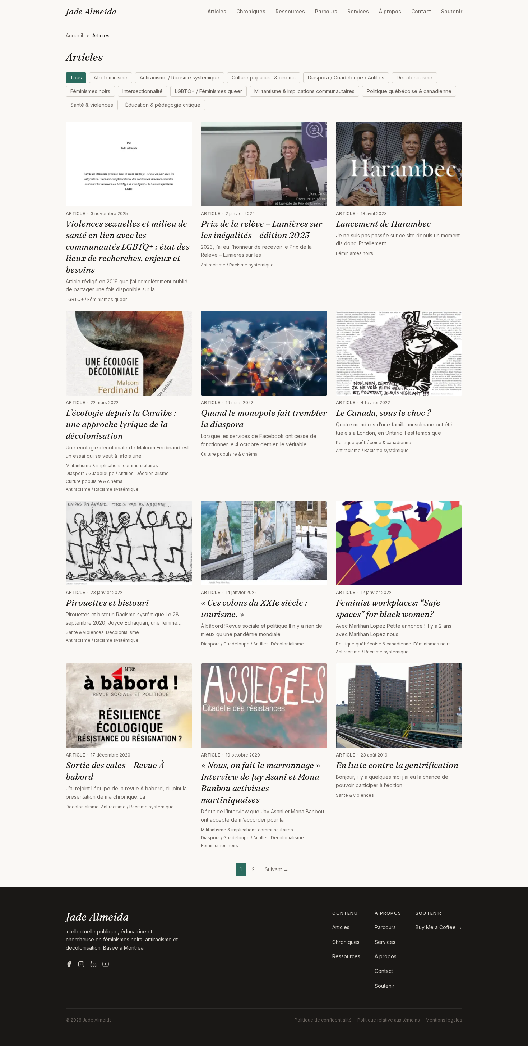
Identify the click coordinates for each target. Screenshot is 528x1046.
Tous (76, 77)
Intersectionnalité (142, 91)
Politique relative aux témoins (388, 1020)
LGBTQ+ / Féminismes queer (208, 91)
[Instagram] (81, 964)
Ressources (290, 11)
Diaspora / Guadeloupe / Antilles (346, 77)
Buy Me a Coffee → (439, 927)
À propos (390, 11)
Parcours (326, 11)
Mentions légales (444, 1020)
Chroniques (250, 11)
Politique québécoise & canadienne (409, 91)
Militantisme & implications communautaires (304, 91)
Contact (421, 11)
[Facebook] (69, 964)
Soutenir (451, 11)
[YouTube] (105, 964)
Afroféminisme (111, 77)
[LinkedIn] (93, 964)
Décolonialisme (414, 77)
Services (358, 11)
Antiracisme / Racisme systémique (179, 77)
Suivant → (276, 869)
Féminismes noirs (90, 91)
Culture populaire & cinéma (264, 77)
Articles (217, 11)
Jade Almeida (91, 11)
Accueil (74, 35)
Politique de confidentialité (323, 1020)
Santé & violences (91, 105)
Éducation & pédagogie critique (162, 105)
